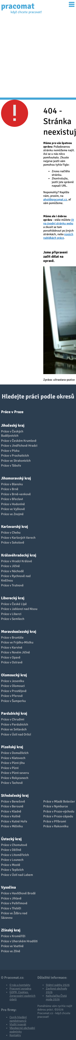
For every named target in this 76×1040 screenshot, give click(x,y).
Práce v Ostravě (12, 662)
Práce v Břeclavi (12, 499)
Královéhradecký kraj (18, 555)
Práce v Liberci (11, 614)
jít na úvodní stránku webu (58, 221)
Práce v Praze (12, 412)
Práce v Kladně (11, 811)
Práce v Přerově (12, 696)
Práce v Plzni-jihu (13, 763)
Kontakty (15, 1035)
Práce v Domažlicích (14, 753)
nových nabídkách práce (58, 236)
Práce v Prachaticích (15, 455)
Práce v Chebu (10, 532)
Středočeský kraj (14, 795)
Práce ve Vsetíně (12, 946)
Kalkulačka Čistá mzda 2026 (56, 997)
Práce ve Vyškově (13, 509)
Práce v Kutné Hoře (14, 821)
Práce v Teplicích (12, 870)
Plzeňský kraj (12, 747)
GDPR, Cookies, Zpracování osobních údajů (22, 995)
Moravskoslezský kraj (18, 631)
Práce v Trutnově (12, 585)
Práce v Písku (10, 451)
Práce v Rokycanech (14, 778)
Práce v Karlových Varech (18, 538)
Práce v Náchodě (12, 571)
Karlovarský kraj (14, 526)
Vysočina (8, 887)
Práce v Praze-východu (58, 811)
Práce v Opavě (10, 657)
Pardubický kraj (14, 713)
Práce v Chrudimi (12, 719)
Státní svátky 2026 (58, 985)
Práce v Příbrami (54, 821)
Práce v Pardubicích (14, 724)
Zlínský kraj (10, 930)
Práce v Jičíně (10, 566)
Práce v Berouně (12, 806)
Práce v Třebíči (11, 908)
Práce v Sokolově (12, 542)
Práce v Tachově (12, 783)
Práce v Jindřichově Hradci (19, 445)
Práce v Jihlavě (11, 898)
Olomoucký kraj (14, 675)
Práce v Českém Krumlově (19, 441)
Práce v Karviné (11, 647)
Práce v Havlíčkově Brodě (18, 893)
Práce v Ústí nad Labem (17, 875)
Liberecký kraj (12, 598)
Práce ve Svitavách (14, 729)
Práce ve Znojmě (12, 514)
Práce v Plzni (10, 768)
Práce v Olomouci (13, 686)
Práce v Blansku (12, 484)
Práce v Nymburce (55, 806)
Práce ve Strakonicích (16, 461)
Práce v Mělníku (12, 826)
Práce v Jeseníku (12, 681)
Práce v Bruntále (12, 637)
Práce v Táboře (11, 465)
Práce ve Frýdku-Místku (17, 642)
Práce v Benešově (13, 801)
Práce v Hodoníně (13, 504)
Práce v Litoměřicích (15, 855)
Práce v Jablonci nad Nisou (19, 609)
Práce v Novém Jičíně (15, 652)
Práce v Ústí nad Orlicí (16, 734)
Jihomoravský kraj (16, 478)
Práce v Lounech (12, 860)
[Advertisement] (38, 57)
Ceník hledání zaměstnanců (18, 1019)
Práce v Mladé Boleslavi (59, 801)
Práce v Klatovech (13, 758)
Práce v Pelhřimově (14, 903)
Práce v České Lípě (14, 604)
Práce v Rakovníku (55, 826)
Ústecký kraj (11, 839)
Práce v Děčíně (11, 850)
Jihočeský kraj (12, 425)
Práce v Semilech (12, 619)
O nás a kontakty (20, 985)
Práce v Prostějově (14, 691)
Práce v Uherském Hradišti (19, 941)
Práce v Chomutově (14, 845)
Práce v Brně (9, 489)
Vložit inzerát (18, 1024)
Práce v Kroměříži (13, 936)
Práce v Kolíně (10, 816)
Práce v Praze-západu (58, 816)
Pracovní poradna (20, 988)
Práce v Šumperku (13, 701)
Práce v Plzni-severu (15, 773)
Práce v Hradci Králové (16, 561)
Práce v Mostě (10, 865)
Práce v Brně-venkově (16, 494)
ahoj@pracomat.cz (55, 199)
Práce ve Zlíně (10, 951)
